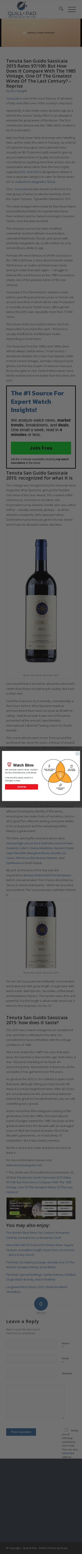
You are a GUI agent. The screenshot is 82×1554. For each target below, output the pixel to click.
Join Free (21, 786)
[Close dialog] (77, 753)
